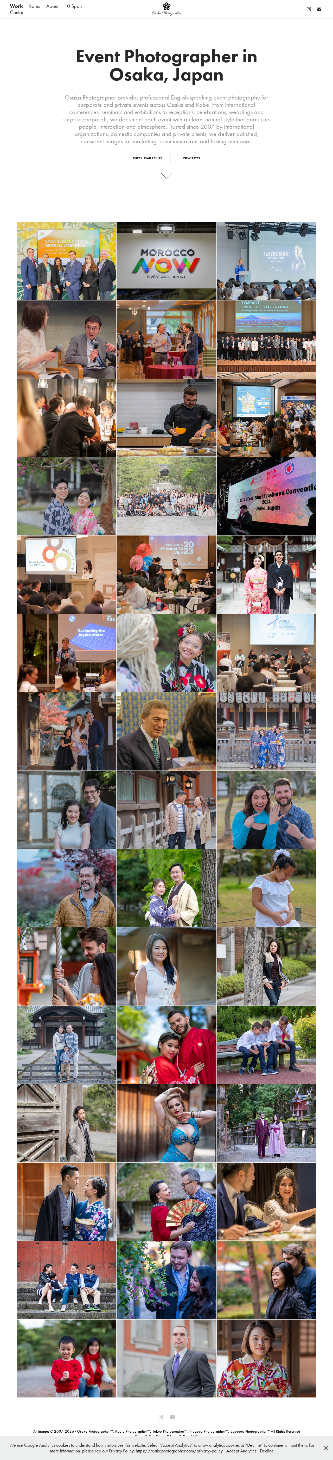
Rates (34, 6)
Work (16, 6)
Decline (267, 1451)
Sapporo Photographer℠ (250, 1431)
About (52, 6)
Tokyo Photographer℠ (169, 1431)
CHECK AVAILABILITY (147, 158)
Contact (17, 12)
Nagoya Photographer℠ (209, 1431)
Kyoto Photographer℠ (132, 1431)
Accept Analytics (241, 1451)
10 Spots (73, 6)
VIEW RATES (191, 158)
